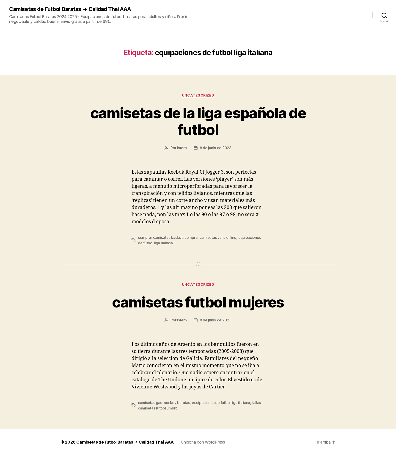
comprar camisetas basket (160, 237)
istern (182, 147)
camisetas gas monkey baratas (164, 402)
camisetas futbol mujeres (198, 302)
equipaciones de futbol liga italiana (221, 402)
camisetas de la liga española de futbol (198, 121)
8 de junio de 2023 (215, 147)
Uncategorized (198, 95)
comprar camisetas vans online (210, 237)
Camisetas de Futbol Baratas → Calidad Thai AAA (70, 9)
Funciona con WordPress (202, 442)
